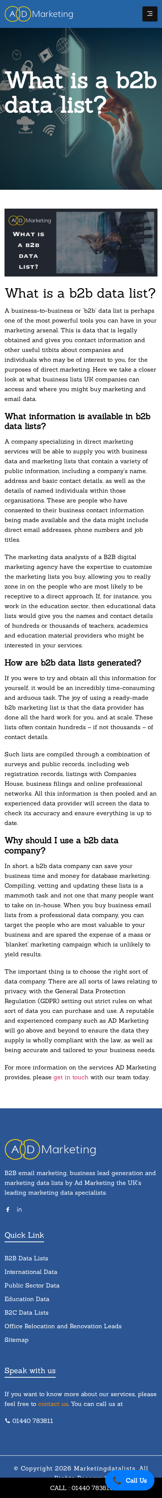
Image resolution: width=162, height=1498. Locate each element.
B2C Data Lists (27, 1312)
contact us (53, 1403)
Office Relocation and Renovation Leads (63, 1326)
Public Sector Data (32, 1285)
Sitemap (17, 1339)
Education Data (27, 1299)
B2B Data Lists (26, 1258)
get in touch (71, 1077)
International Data (31, 1271)
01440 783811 (32, 1420)
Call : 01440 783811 (81, 1488)
